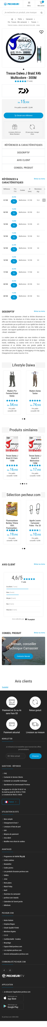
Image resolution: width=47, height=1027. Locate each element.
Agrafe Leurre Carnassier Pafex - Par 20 (35, 523)
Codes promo (8, 868)
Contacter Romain (23, 656)
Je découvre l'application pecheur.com (17, 992)
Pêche (20, 19)
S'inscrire (35, 756)
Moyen (11, 598)
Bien (10, 592)
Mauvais (11, 610)
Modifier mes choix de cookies (14, 841)
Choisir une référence (24, 115)
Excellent (11, 587)
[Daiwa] (23, 90)
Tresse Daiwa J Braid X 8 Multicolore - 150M (35, 458)
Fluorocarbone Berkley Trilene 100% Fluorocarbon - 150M (12, 523)
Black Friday (8, 887)
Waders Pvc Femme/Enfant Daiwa (12, 393)
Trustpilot (5, 687)
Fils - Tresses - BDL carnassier (17, 22)
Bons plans (8, 883)
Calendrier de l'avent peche (13, 902)
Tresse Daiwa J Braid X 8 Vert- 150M (12, 458)
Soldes (6, 875)
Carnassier (29, 19)
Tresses (33, 22)
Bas (10, 604)
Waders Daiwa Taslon (35, 392)
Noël (5, 890)
